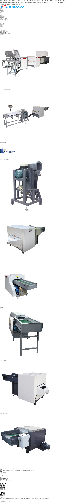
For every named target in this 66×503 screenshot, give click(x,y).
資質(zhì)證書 (10, 468)
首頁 (0, 9)
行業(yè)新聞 (4, 472)
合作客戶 (17, 468)
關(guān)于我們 (2, 10)
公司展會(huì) (14, 468)
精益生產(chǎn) (6, 468)
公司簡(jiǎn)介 (2, 468)
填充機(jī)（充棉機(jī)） (3, 34)
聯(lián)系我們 (2, 25)
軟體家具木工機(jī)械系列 (3, 29)
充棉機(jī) (4, 498)
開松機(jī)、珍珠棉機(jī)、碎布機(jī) (5, 33)
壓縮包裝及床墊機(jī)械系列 (4, 31)
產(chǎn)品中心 (2, 15)
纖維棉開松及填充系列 (3, 470)
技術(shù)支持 (2, 23)
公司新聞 (1, 472)
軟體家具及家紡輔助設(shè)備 (4, 30)
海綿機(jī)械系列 (8, 470)
